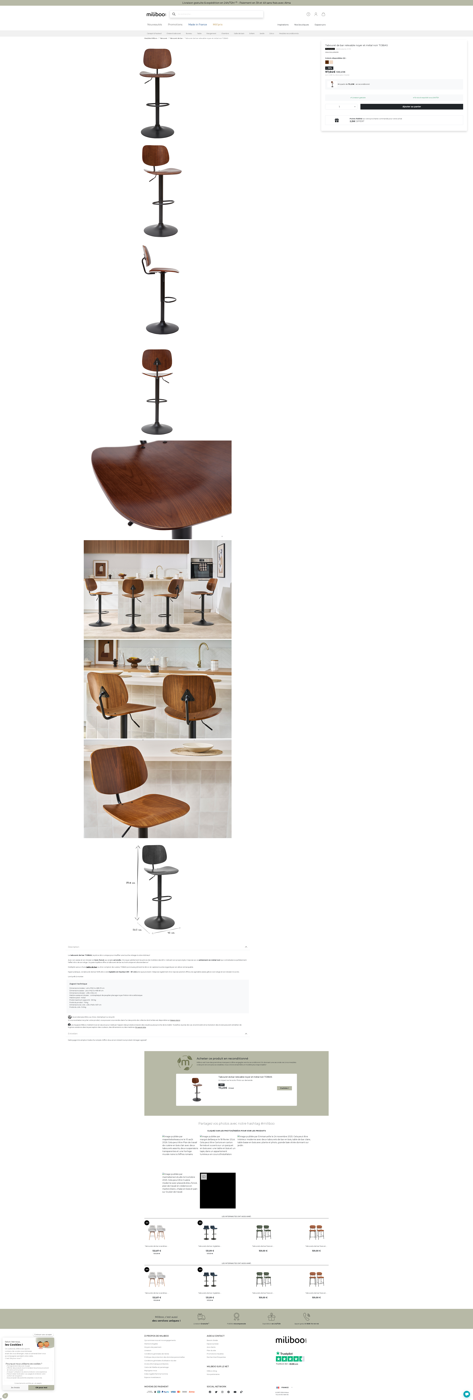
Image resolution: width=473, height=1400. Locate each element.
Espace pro (320, 25)
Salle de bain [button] (239, 33)
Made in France (197, 24)
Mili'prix (218, 24)
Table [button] (199, 33)
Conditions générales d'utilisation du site (160, 1361)
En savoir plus (140, 1027)
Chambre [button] (225, 33)
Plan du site (211, 1350)
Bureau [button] (189, 33)
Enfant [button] (251, 33)
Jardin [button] (262, 33)
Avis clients (211, 1347)
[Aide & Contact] (308, 14)
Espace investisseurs (152, 1377)
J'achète (284, 1088)
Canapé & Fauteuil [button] (154, 33)
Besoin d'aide (212, 1340)
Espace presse (213, 1344)
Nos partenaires (213, 1374)
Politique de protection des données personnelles (164, 1357)
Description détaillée (331, 52)
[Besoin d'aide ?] (466, 1394)
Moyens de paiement (152, 1347)
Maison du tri (175, 1020)
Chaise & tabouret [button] (174, 33)
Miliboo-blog (212, 1371)
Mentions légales (151, 1344)
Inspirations (282, 25)
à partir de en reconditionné (354, 84)
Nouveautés (154, 24)
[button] (180, 1153)
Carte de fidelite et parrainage (156, 1367)
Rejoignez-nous (150, 1371)
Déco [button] (272, 33)
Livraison (147, 1350)
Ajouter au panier (412, 106)
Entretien (72, 1033)
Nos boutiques (301, 25)
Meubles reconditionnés (289, 33)
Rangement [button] (211, 33)
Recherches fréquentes (216, 1357)
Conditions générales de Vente (156, 1354)
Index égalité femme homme (156, 1374)
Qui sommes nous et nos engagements (160, 1340)
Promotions (175, 24)
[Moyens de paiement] (174, 1392)
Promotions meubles (215, 1354)
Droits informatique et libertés (156, 1364)
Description (73, 947)
